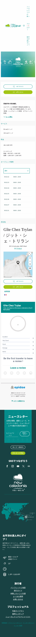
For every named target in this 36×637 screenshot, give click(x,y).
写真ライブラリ (18, 611)
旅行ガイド (18, 590)
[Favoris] (24, 25)
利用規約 (4, 623)
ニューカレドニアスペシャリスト (18, 616)
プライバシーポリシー (15, 623)
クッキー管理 (18, 625)
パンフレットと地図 (18, 587)
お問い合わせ (18, 599)
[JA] (28, 25)
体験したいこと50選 (18, 593)
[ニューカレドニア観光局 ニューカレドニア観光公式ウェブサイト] (12, 26)
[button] (29, 25)
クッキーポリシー (28, 623)
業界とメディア (18, 614)
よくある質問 (18, 596)
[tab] (15, 170)
